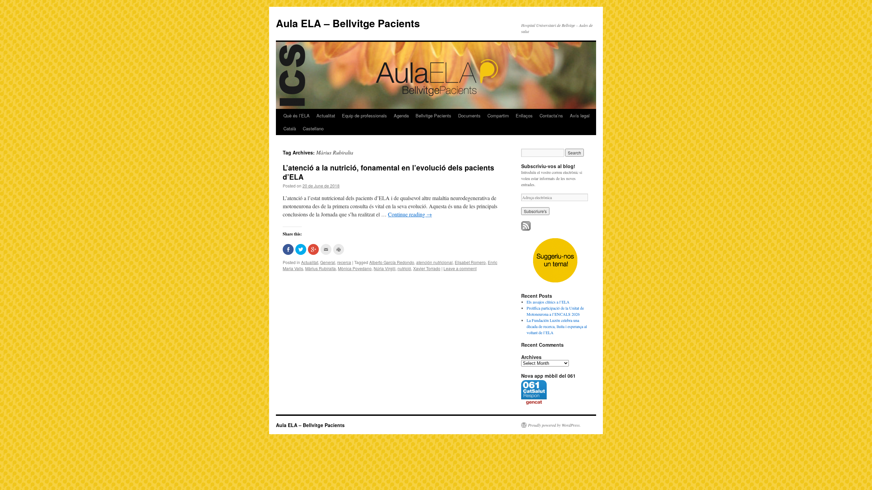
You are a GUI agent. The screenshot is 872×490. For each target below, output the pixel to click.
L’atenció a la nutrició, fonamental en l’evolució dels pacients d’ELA (388, 172)
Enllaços (524, 115)
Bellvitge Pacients (433, 115)
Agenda (401, 115)
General (327, 262)
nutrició (404, 268)
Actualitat (325, 115)
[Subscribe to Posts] (526, 229)
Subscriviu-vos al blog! (548, 166)
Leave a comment (460, 268)
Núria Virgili (384, 268)
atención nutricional (434, 262)
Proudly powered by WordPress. (554, 425)
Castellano (313, 128)
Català (289, 128)
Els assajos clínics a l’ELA (548, 302)
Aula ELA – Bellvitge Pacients (348, 23)
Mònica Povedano (355, 268)
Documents (469, 115)
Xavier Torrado (426, 268)
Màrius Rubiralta (320, 268)
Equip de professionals (364, 115)
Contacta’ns (551, 115)
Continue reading (410, 214)
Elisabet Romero (470, 262)
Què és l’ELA (296, 115)
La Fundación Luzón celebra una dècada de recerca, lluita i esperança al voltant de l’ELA (557, 326)
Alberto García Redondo (391, 262)
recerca (344, 262)
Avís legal (580, 115)
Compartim (498, 115)
